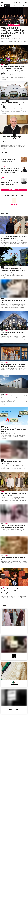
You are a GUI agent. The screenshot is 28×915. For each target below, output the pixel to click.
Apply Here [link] (14, 204)
